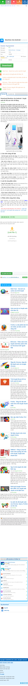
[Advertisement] (14, 24)
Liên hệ (2, 672)
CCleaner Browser (7, 594)
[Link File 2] (12, 238)
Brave (15, 394)
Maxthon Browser (12, 50)
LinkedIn (27, 683)
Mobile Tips (19, 2)
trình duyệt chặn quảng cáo (13, 210)
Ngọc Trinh (17, 292)
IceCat (4, 577)
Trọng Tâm (7, 349)
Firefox (2, 332)
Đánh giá (4, 94)
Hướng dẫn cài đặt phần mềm (7, 676)
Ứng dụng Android (10, 45)
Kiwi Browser (8, 568)
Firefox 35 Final (16, 335)
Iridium (5, 580)
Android (2, 3)
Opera (12, 474)
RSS (25, 683)
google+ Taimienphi (23, 683)
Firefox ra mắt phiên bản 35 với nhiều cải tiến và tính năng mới (19, 327)
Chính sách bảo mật (5, 668)
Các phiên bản (11, 94)
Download (3, 45)
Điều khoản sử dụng (5, 667)
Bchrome (16, 354)
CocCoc (24, 472)
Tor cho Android (7, 591)
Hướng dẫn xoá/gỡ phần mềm (7, 678)
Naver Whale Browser (10, 562)
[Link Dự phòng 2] (12, 240)
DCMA (1, 670)
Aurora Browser (7, 573)
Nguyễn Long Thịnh (15, 312)
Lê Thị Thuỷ (3, 102)
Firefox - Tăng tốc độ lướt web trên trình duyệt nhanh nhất (19, 403)
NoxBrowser (6, 587)
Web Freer (18, 303)
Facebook (21, 683)
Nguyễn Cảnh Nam (18, 471)
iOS (8, 3)
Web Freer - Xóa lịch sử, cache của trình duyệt (14, 71)
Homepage (18, 50)
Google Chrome (14, 472)
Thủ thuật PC (25, 3)
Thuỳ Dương (17, 330)
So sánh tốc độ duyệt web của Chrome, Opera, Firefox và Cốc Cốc (19, 504)
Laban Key (6, 610)
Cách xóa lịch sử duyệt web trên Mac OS (13, 74)
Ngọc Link (17, 368)
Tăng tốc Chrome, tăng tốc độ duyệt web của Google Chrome (19, 364)
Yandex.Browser (7, 598)
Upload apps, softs (4, 680)
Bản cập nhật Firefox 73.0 (18, 417)
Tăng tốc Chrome (4, 370)
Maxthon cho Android (6, 106)
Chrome (2, 373)
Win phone (14, 3)
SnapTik (6, 608)
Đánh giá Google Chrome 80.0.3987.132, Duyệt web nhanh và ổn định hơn (18, 488)
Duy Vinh (13, 419)
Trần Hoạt (17, 383)
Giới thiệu (2, 665)
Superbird (5, 584)
